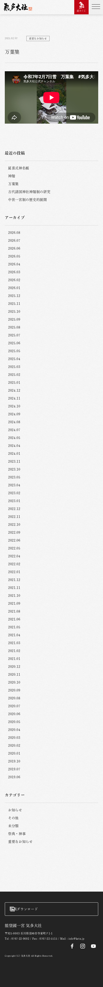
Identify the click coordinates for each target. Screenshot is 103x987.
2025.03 (14, 366)
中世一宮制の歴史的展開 (27, 199)
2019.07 (14, 769)
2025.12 (14, 295)
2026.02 (14, 280)
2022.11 (14, 516)
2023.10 (14, 469)
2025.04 (14, 359)
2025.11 (14, 303)
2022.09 (14, 532)
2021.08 (14, 611)
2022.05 (14, 548)
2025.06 (14, 343)
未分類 (13, 826)
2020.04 (14, 729)
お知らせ (15, 810)
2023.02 (14, 493)
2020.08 (14, 698)
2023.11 (14, 461)
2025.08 (14, 327)
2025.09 (14, 319)
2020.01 (14, 753)
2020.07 (14, 706)
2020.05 (14, 722)
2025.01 (14, 382)
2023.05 (14, 477)
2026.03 (14, 272)
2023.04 (14, 485)
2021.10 (14, 595)
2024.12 (14, 390)
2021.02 (14, 651)
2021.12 (14, 579)
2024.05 (14, 437)
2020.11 (14, 674)
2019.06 (14, 777)
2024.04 (14, 445)
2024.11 (14, 398)
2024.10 (14, 406)
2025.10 (14, 311)
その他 (13, 818)
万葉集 (13, 184)
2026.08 (14, 232)
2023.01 (14, 501)
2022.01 (14, 572)
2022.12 (14, 508)
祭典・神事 (17, 833)
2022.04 (14, 556)
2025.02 (14, 374)
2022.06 (14, 540)
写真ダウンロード (24, 909)
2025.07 (14, 335)
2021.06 (14, 619)
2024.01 (14, 453)
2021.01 (14, 658)
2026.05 (14, 256)
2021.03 (14, 643)
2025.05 (14, 351)
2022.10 (14, 524)
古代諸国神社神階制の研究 (29, 191)
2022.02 (14, 564)
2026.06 (14, 248)
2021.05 (14, 627)
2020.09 (14, 690)
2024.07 (14, 430)
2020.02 (14, 745)
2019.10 (14, 761)
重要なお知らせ (20, 841)
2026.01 (14, 288)
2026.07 (14, 240)
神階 (11, 176)
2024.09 (14, 414)
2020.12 (14, 666)
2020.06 (14, 714)
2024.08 (14, 422)
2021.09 (14, 603)
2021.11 (14, 587)
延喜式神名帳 (18, 168)
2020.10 (14, 682)
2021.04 (14, 635)
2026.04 (14, 264)
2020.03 (14, 737)
